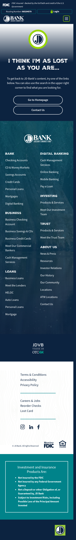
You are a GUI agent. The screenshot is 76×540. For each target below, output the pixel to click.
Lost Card (26, 411)
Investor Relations (51, 268)
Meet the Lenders (15, 285)
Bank (9, 153)
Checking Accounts (16, 160)
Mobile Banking (49, 179)
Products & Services (52, 202)
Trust (45, 224)
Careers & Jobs (30, 401)
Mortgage (11, 314)
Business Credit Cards (18, 238)
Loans (10, 271)
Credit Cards (12, 182)
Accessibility (28, 380)
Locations (46, 290)
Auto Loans (12, 300)
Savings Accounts (15, 175)
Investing (48, 196)
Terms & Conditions (33, 375)
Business (13, 213)
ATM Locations (49, 297)
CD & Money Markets (17, 167)
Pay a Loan (46, 186)
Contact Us (38, 110)
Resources (46, 261)
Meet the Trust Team (52, 237)
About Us (48, 247)
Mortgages (11, 196)
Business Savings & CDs (19, 231)
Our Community (49, 282)
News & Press (48, 254)
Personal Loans (14, 189)
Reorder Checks (30, 406)
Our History (47, 275)
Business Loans (14, 278)
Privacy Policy (29, 385)
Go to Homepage (38, 100)
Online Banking (49, 172)
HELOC (9, 292)
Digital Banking (14, 203)
